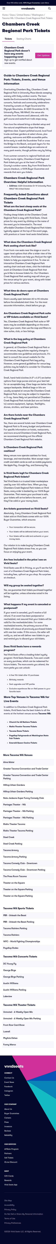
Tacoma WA (7, 18)
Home (5, 15)
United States (23, 15)
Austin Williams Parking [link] (14, 990)
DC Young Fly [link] (9, 964)
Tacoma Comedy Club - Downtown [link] (20, 863)
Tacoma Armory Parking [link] (15, 857)
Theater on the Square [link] (14, 883)
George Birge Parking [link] (13, 977)
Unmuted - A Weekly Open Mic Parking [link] (22, 1018)
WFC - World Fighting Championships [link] (21, 941)
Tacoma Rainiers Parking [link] (15, 928)
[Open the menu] (3, 8)
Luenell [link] (6, 1031)
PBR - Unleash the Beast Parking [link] (18, 922)
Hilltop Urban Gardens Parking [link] (18, 791)
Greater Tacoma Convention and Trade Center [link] (25, 769)
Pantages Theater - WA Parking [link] (18, 811)
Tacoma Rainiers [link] (11, 935)
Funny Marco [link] (9, 1044)
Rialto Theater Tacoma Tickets (23, 726)
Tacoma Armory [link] (11, 850)
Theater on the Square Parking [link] (18, 889)
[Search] (49, 8)
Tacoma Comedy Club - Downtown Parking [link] (24, 870)
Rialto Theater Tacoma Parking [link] (18, 831)
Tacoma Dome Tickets (19, 731)
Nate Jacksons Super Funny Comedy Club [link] (23, 798)
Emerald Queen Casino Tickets (23, 743)
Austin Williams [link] (10, 983)
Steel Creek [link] (8, 837)
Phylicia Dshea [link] (10, 1038)
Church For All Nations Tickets (23, 722)
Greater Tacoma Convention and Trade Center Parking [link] (25, 777)
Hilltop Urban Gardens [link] (14, 785)
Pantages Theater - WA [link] (14, 804)
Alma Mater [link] (8, 762)
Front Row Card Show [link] (13, 1025)
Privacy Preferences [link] (12, 1223)
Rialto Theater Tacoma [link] (14, 824)
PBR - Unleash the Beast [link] (14, 915)
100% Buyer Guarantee (31, 3)
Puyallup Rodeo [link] (10, 948)
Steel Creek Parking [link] (12, 844)
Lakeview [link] (7, 996)
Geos (12, 15)
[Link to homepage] (28, 8)
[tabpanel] (28, 55)
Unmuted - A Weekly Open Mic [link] (18, 1012)
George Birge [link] (9, 970)
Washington (37, 15)
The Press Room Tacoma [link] (15, 876)
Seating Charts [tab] (24, 39)
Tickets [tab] (8, 39)
